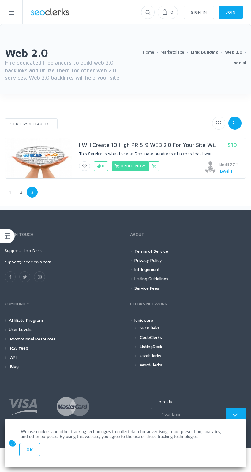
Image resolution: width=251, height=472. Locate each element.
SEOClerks (150, 327)
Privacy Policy (148, 260)
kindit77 (227, 164)
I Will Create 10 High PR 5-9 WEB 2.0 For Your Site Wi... (148, 145)
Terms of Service (151, 251)
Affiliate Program (26, 320)
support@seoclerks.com (28, 261)
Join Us (164, 401)
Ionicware (143, 320)
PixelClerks (150, 355)
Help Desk (32, 250)
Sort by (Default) (29, 123)
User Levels (20, 329)
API (13, 357)
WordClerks (151, 364)
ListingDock (151, 346)
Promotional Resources (32, 338)
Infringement (147, 269)
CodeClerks (151, 337)
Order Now (132, 166)
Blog (14, 366)
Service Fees (146, 288)
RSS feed (18, 348)
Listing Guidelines (151, 278)
